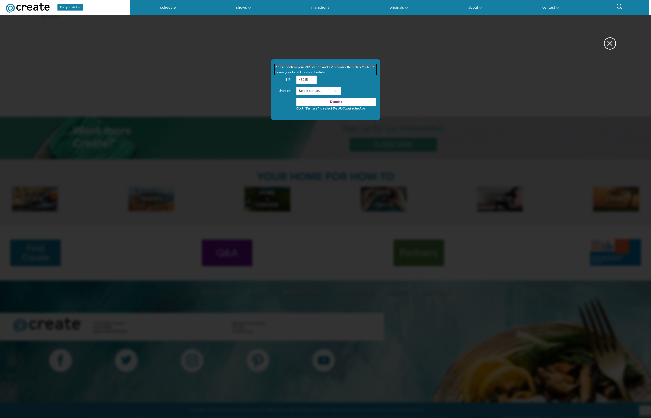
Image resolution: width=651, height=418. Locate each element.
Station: (285, 91)
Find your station (70, 7)
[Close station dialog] (610, 45)
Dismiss (336, 102)
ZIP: (288, 80)
